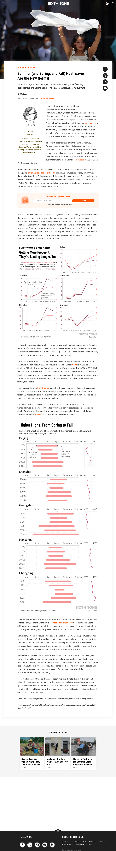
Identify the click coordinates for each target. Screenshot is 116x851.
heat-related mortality (63, 623)
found (74, 365)
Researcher (30, 134)
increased (80, 160)
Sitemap (89, 844)
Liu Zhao (23, 94)
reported (88, 123)
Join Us (83, 841)
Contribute (75, 841)
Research (92, 841)
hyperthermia (43, 388)
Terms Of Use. (68, 204)
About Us (65, 841)
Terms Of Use (66, 844)
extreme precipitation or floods (41, 173)
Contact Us (102, 841)
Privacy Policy (79, 844)
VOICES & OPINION (26, 67)
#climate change (47, 99)
